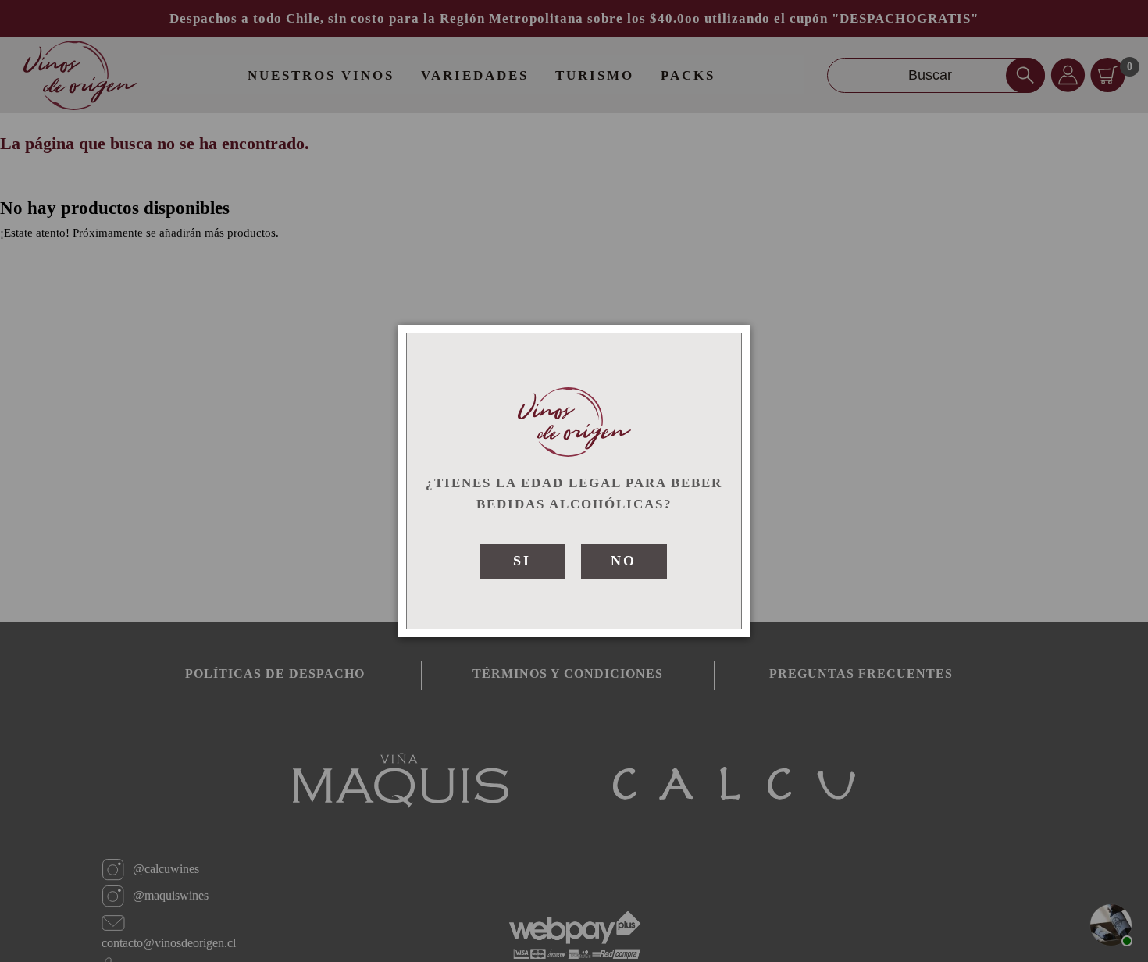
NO (623, 560)
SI (522, 560)
